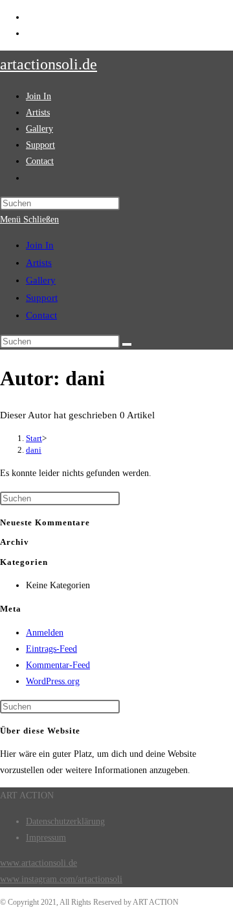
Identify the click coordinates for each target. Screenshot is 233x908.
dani (33, 450)
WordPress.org (53, 681)
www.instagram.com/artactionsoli (61, 879)
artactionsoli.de (48, 64)
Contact (41, 315)
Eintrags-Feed (51, 649)
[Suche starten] (126, 344)
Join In (40, 245)
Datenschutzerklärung (65, 821)
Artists (39, 262)
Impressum (46, 837)
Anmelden (44, 633)
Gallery (41, 280)
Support (42, 298)
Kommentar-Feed (58, 665)
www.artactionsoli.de (38, 863)
